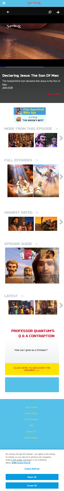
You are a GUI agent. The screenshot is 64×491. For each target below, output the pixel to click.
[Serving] (21, 224)
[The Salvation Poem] (21, 307)
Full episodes (21, 160)
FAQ (31, 425)
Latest (14, 296)
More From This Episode (31, 129)
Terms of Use (31, 407)
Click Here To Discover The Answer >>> (32, 369)
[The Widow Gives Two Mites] (47, 307)
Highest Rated (21, 213)
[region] (32, 470)
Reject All (32, 477)
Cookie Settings (31, 437)
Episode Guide (21, 244)
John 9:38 (7, 87)
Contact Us (31, 431)
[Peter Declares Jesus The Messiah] (47, 140)
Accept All (32, 485)
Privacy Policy (31, 413)
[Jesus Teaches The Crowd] (21, 140)
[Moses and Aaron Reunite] (47, 224)
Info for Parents (31, 419)
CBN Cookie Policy (21, 462)
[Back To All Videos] (7, 12)
